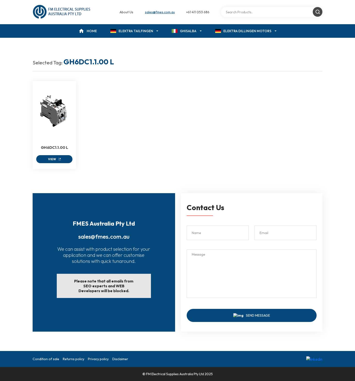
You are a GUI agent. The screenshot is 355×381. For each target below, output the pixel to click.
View (52, 159)
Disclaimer (120, 359)
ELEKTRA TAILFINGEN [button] (136, 31)
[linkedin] (314, 359)
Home (92, 31)
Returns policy (73, 359)
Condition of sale (46, 359)
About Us (126, 12)
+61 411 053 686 (197, 12)
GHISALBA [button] (188, 31)
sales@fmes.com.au (160, 12)
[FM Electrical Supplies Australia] (62, 12)
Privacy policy (98, 359)
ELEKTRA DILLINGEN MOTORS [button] (247, 31)
